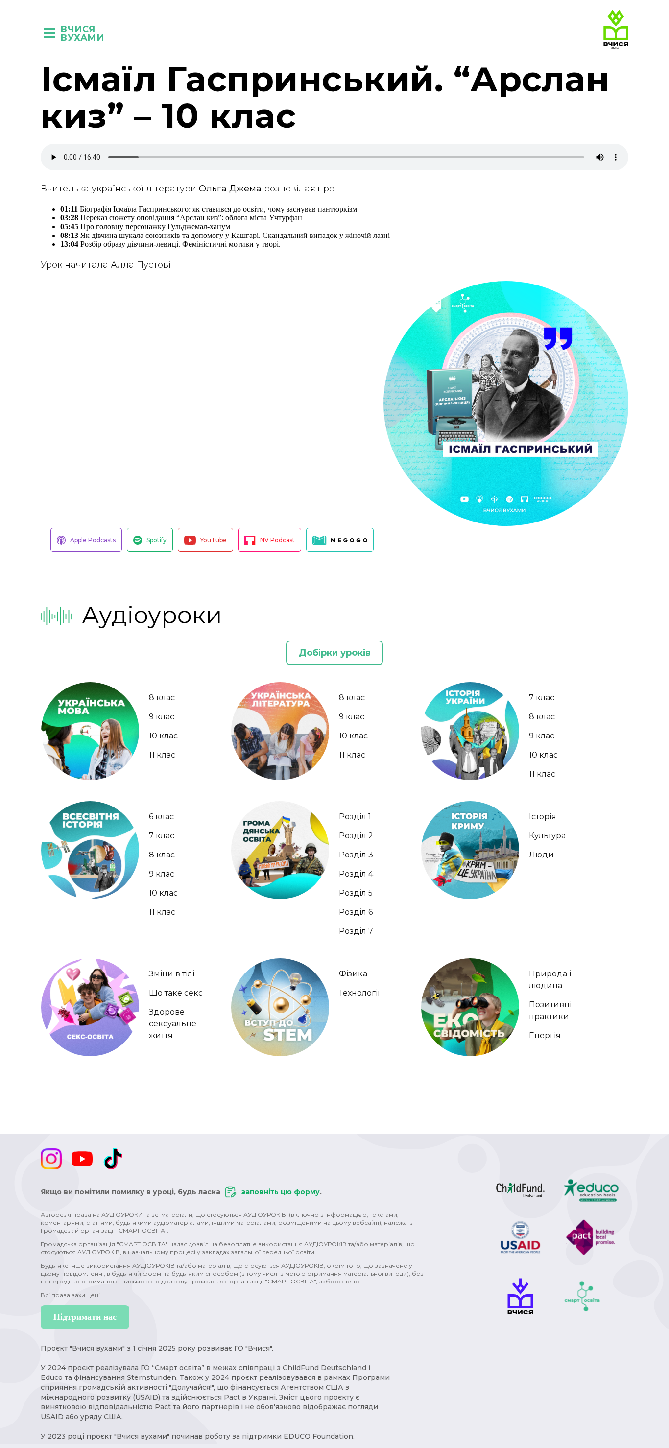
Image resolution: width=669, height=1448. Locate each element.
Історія (542, 816)
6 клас (161, 816)
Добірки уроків (335, 652)
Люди (541, 854)
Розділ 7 (356, 931)
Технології (359, 992)
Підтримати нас (85, 1317)
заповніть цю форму (280, 1191)
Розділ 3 (356, 854)
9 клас (161, 716)
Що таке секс (176, 992)
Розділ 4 (356, 873)
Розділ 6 (356, 912)
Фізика (353, 973)
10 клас (163, 735)
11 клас (162, 755)
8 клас (162, 697)
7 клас (541, 697)
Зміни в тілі (171, 973)
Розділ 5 (356, 893)
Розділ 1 (355, 816)
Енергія (545, 1035)
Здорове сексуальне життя (172, 1023)
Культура (547, 835)
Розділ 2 (356, 835)
